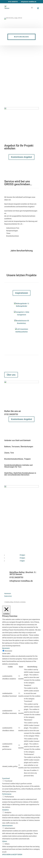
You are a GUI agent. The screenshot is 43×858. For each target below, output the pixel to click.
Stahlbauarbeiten (21, 332)
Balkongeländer (21, 306)
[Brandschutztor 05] (21, 320)
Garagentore (21, 315)
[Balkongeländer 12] (21, 303)
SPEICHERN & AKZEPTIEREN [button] (12, 854)
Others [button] (4, 841)
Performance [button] (6, 794)
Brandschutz (21, 323)
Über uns (11, 374)
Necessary (8, 651)
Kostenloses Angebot (21, 157)
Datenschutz (8, 596)
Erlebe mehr (13, 240)
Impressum (7, 593)
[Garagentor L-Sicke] (21, 312)
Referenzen (21, 37)
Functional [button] (6, 778)
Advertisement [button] (7, 825)
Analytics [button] (5, 810)
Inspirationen (21, 293)
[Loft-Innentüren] (21, 329)
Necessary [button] (6, 648)
